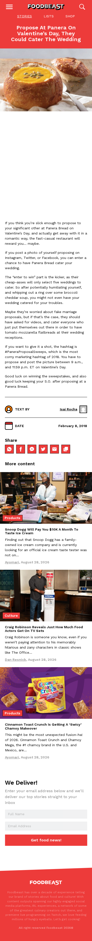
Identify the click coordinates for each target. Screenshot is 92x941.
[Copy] (65, 449)
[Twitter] (43, 449)
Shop (70, 16)
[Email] (54, 449)
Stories (24, 16)
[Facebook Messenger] (31, 449)
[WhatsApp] (9, 449)
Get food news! (46, 840)
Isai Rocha (68, 409)
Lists (49, 16)
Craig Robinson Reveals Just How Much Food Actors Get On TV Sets (44, 629)
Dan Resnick (15, 660)
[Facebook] (20, 449)
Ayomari (12, 562)
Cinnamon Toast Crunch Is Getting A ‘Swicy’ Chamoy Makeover (43, 726)
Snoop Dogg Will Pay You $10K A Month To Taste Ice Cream (41, 531)
